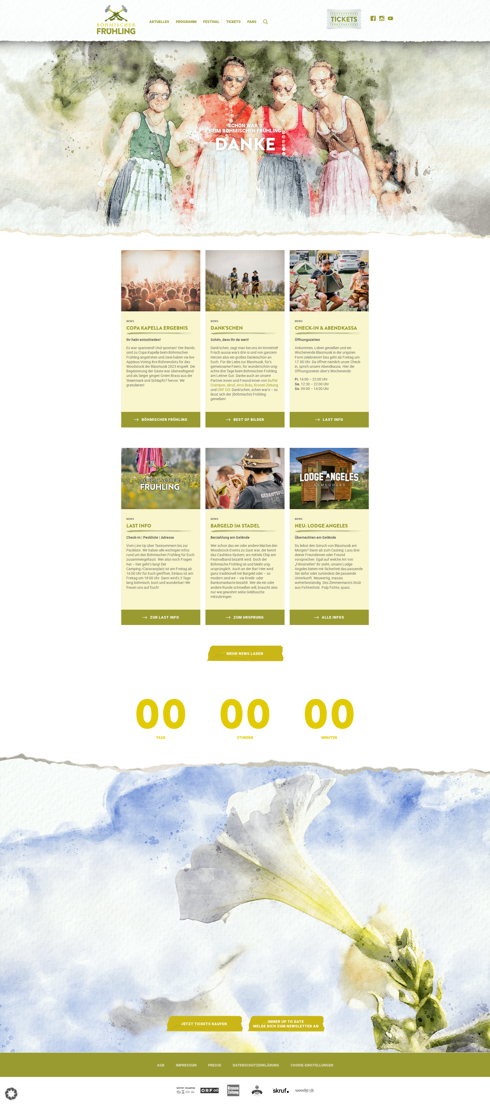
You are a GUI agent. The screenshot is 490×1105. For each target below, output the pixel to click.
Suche (264, 21)
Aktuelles (159, 21)
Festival (211, 21)
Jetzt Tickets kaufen (204, 1023)
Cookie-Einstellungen (312, 1065)
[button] (11, 1094)
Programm (186, 21)
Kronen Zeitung (266, 385)
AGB (160, 1065)
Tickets (233, 21)
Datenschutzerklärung (256, 1065)
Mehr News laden (245, 653)
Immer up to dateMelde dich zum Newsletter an (286, 1023)
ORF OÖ (223, 389)
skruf (231, 385)
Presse (214, 1065)
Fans (251, 21)
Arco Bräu (244, 385)
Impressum (186, 1065)
